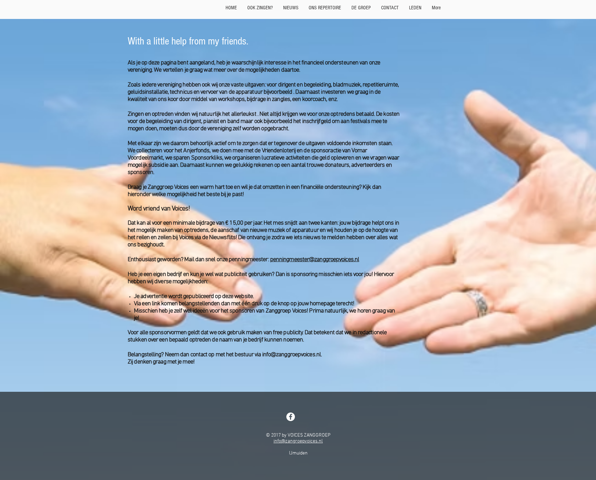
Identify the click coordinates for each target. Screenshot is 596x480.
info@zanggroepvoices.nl (291, 354)
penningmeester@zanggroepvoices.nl (314, 259)
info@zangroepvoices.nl (298, 441)
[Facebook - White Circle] (290, 416)
